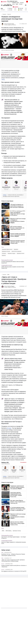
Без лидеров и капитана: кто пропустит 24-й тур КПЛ (13, 571)
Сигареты (4, 253)
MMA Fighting (8, 530)
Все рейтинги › (23, 462)
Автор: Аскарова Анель (9, 23)
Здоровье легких (20, 253)
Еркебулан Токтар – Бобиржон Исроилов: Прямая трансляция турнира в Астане (13, 555)
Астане (9, 428)
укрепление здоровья (16, 251)
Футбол (14, 2)
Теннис (20, 4)
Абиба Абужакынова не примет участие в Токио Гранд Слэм (12, 267)
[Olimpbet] (15, 6)
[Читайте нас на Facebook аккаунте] (2, 605)
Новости (9, 14)
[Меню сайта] (25, 5)
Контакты (7, 623)
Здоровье (16, 249)
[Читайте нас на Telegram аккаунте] (8, 605)
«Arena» (5, 194)
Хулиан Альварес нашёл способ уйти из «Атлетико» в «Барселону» (13, 566)
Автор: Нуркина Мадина (9, 286)
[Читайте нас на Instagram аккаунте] (5, 605)
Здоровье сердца (11, 253)
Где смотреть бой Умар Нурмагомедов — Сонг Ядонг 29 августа (13, 537)
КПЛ (18, 2)
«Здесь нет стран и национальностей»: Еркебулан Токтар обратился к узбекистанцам (13, 560)
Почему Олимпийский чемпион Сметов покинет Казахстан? (12, 262)
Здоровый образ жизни (7, 249)
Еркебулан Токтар (17, 530)
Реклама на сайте (13, 623)
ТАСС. (3, 79)
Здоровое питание (6, 251)
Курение (4, 255)
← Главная (3, 14)
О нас (2, 623)
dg (26, 605)
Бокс (13, 4)
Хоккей (21, 2)
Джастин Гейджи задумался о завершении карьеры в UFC (13, 543)
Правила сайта (22, 623)
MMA (17, 4)
